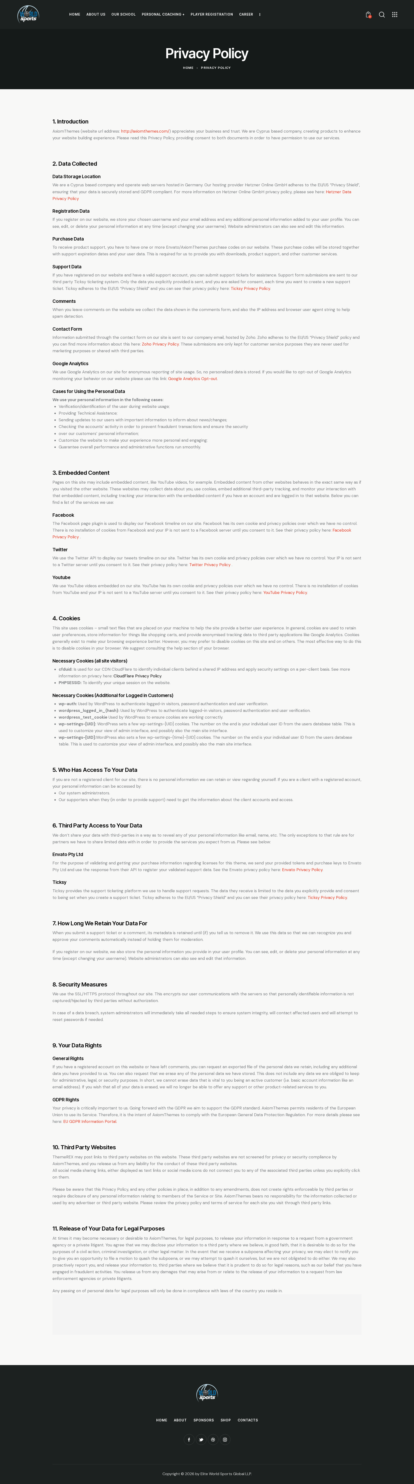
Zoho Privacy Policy (160, 344)
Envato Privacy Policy (302, 869)
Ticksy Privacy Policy (250, 288)
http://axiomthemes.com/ (145, 131)
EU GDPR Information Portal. (90, 1121)
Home (188, 68)
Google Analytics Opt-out (192, 378)
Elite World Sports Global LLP (226, 1473)
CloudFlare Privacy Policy (137, 676)
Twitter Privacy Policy (210, 564)
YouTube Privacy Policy (285, 592)
